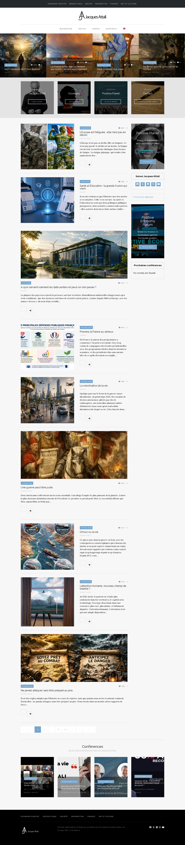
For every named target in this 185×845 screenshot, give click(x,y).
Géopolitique (75, 4)
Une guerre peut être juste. (37, 487)
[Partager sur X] (101, 164)
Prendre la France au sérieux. (97, 331)
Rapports (111, 29)
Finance (114, 4)
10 (58, 729)
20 (65, 729)
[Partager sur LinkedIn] (112, 164)
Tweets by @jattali (143, 196)
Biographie (66, 29)
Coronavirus (139, 789)
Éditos (82, 29)
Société (89, 4)
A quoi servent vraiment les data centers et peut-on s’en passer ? (58, 287)
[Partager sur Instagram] (123, 164)
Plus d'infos (147, 247)
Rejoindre (147, 162)
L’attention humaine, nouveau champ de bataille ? (103, 587)
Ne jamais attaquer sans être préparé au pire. (47, 690)
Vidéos (96, 29)
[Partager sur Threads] (117, 164)
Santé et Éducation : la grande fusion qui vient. (103, 187)
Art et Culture (129, 4)
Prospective (101, 4)
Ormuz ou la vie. (89, 531)
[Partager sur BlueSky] (106, 164)
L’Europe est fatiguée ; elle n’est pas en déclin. (103, 133)
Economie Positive (57, 4)
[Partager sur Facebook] (95, 164)
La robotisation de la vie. (94, 385)
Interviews (82, 792)
